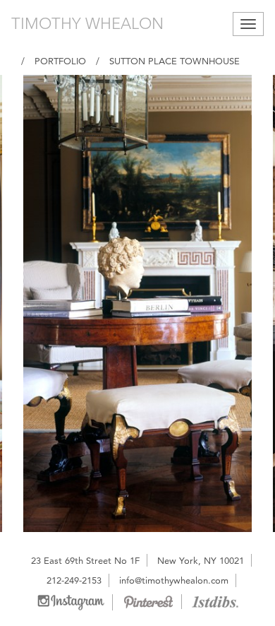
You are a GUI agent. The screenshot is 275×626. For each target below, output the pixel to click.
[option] (137, 303)
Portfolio (60, 60)
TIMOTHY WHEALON (87, 23)
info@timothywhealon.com (173, 580)
